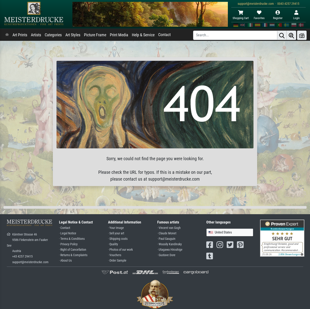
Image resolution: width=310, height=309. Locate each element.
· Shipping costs (118, 239)
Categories (53, 35)
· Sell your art (116, 233)
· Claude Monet (166, 233)
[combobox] (230, 232)
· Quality (113, 244)
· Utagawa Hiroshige (169, 250)
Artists (36, 35)
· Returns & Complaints (73, 255)
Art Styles (72, 35)
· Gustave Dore (166, 255)
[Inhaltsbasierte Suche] (291, 35)
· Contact (64, 228)
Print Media (119, 35)
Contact (164, 34)
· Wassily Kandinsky (169, 244)
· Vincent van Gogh (169, 228)
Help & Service (143, 35)
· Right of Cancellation (72, 250)
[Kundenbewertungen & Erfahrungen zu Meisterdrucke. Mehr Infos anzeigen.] (282, 238)
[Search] (282, 35)
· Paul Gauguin (166, 239)
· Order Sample (117, 260)
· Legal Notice (67, 233)
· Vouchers (114, 255)
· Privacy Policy (68, 244)
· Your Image (116, 228)
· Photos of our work (120, 250)
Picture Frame (95, 35)
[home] (7, 35)
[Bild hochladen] (302, 35)
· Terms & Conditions (72, 239)
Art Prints (19, 35)
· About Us (65, 260)
